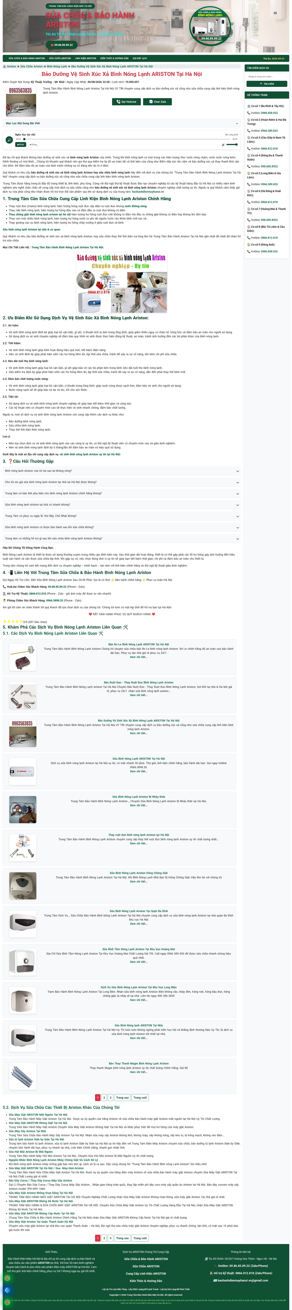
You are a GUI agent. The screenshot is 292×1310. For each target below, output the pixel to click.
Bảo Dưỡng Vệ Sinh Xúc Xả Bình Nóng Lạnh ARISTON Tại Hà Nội (112, 66)
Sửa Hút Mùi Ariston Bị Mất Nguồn (31, 1151)
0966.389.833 (269, 130)
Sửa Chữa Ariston (31, 66)
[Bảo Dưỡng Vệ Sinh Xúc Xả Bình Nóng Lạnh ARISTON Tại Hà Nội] (21, 101)
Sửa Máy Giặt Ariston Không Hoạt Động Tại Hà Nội (41, 1192)
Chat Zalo (160, 101)
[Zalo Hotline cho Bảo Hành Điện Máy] (7, 1290)
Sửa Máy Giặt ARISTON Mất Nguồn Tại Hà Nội (38, 1114)
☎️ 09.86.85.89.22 (61, 44)
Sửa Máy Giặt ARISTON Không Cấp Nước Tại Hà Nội (42, 1213)
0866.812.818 (269, 148)
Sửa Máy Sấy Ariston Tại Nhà (27, 1131)
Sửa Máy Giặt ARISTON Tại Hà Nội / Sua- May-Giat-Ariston (46, 1168)
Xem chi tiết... (139, 657)
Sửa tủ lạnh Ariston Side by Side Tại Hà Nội (36, 1139)
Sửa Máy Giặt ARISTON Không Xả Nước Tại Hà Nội (41, 1201)
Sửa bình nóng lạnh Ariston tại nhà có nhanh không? (37, 504)
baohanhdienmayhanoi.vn (148, 191)
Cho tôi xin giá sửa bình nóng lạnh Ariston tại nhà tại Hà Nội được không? (51, 482)
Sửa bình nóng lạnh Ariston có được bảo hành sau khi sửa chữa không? (49, 527)
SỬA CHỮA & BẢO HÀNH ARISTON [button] (27, 58)
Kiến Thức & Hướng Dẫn (114, 58)
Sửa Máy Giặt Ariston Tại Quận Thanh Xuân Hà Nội (41, 1221)
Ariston (11, 66)
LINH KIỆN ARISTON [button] (85, 58)
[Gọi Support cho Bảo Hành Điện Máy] (7, 1302)
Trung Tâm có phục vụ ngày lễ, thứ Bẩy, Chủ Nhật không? (41, 515)
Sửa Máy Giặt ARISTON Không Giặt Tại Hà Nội (38, 1123)
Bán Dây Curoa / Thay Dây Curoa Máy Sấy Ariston (40, 1180)
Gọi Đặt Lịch (140, 58)
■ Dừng (33, 144)
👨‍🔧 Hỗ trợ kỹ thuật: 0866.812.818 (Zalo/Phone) (240, 1273)
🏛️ (5, 66)
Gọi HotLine (129, 101)
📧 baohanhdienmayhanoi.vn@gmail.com (240, 1280)
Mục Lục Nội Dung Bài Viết (23, 123)
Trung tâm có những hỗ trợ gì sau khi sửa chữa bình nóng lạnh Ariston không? (53, 538)
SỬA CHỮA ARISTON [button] (60, 58)
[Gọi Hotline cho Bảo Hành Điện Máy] (7, 1278)
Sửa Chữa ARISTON (146, 1266)
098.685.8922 (269, 166)
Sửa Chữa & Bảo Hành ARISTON (146, 1259)
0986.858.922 (269, 112)
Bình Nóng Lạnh (57, 66)
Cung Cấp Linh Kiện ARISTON (146, 1273)
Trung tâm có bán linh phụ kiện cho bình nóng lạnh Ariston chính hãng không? (53, 493)
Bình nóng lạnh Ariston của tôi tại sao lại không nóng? (38, 470)
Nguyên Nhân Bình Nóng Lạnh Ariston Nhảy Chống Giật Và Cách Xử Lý (53, 1160)
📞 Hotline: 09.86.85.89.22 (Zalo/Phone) (241, 1266)
